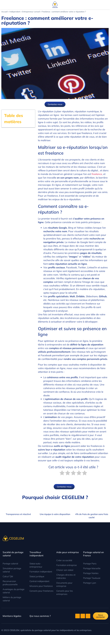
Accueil (4, 11)
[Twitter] (77, 616)
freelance (97, 174)
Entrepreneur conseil (31, 11)
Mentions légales (12, 616)
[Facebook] (82, 616)
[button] (2, 4)
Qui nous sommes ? (40, 616)
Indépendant (14, 11)
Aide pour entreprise (67, 552)
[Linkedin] (88, 616)
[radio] (62, 473)
